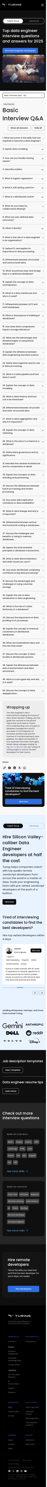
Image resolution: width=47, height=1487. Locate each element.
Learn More (10, 1091)
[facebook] (10, 768)
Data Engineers (16, 747)
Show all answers (19, 127)
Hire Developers (23, 1288)
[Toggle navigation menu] (42, 5)
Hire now (23, 801)
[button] (23, 139)
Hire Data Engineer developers (20, 50)
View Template (12, 1070)
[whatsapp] (25, 768)
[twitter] (20, 768)
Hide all (38, 127)
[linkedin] (15, 768)
